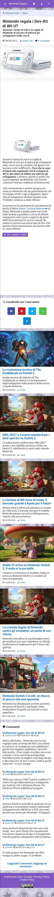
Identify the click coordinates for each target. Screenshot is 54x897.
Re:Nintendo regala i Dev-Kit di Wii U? (23, 732)
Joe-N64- (9, 847)
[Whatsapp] (43, 311)
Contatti (28, 876)
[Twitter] (32, 311)
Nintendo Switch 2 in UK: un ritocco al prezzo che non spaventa (26, 697)
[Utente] (41, 4)
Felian (7, 799)
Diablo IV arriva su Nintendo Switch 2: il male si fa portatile (26, 566)
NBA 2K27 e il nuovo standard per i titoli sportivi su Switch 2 (26, 436)
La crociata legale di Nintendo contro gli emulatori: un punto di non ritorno (26, 631)
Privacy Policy (41, 876)
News (25, 13)
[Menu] (5, 4)
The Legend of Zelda (16, 234)
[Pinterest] (21, 311)
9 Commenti (44, 41)
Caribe (22, 390)
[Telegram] (27, 321)
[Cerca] (49, 4)
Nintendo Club (12, 13)
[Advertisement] (27, 110)
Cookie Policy (27, 879)
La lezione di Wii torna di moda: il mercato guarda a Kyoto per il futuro (26, 501)
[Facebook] (34, 4)
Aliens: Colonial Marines (32, 208)
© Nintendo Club (13, 876)
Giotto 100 (9, 823)
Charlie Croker (11, 735)
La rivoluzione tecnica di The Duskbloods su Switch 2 (21, 371)
